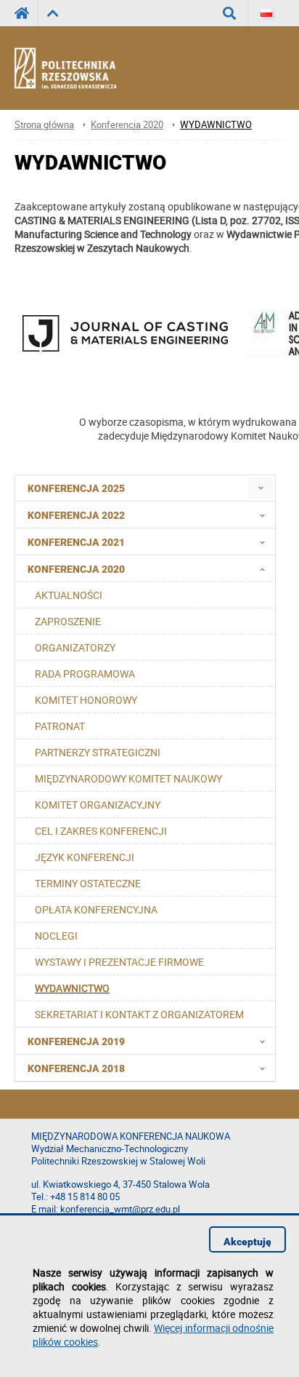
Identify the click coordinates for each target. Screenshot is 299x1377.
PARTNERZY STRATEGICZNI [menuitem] (97, 752)
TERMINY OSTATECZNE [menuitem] (88, 883)
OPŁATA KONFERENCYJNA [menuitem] (96, 909)
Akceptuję (247, 1241)
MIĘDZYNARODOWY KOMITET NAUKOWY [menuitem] (128, 778)
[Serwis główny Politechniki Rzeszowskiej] (26, 13)
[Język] (266, 13)
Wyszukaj (229, 13)
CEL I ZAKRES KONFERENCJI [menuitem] (101, 831)
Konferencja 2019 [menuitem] (76, 1041)
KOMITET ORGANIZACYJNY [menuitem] (97, 804)
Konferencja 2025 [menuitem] (76, 488)
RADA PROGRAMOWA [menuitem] (85, 673)
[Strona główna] (78, 68)
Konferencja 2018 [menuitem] (76, 1068)
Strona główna (44, 125)
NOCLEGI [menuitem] (56, 936)
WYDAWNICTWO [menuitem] (72, 988)
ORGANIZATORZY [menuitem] (75, 647)
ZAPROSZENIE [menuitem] (68, 621)
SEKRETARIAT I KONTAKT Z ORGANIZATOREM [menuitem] (139, 1014)
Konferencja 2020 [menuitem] (76, 569)
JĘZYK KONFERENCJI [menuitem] (84, 857)
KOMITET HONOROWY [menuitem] (86, 700)
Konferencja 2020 (127, 125)
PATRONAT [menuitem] (60, 726)
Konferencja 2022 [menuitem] (76, 515)
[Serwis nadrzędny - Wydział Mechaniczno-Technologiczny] (52, 13)
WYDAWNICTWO (216, 125)
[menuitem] (261, 488)
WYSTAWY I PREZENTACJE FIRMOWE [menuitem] (119, 962)
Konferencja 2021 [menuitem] (76, 542)
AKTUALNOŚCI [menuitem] (68, 595)
